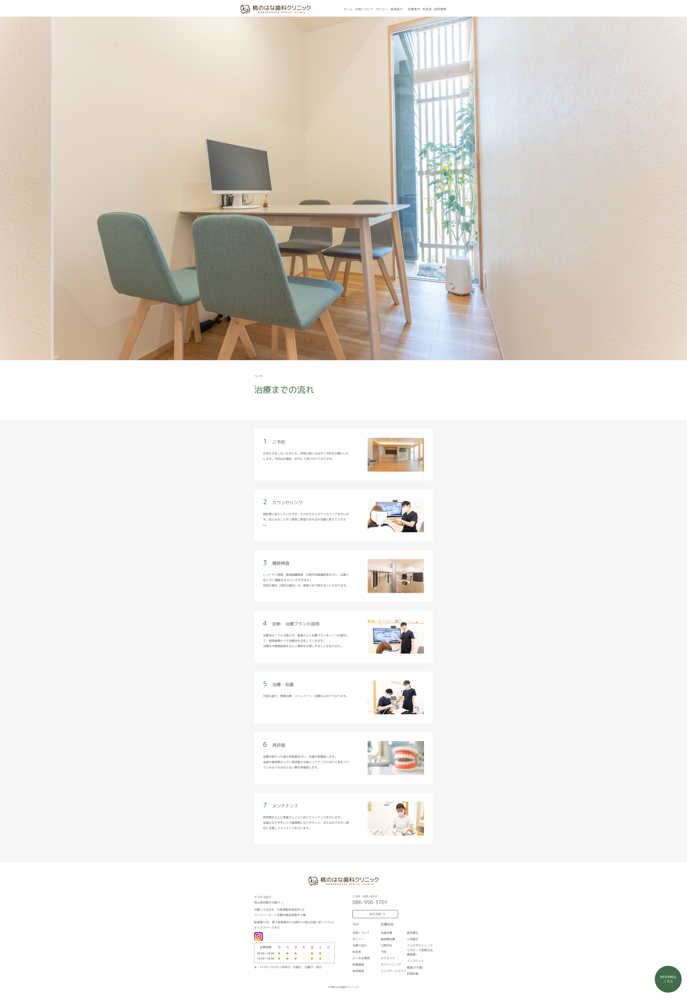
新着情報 (358, 965)
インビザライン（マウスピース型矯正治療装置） (420, 950)
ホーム (348, 9)
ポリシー (382, 9)
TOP (355, 924)
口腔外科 (386, 946)
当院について (364, 9)
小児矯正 (412, 939)
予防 (383, 952)
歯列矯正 (412, 933)
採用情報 (440, 9)
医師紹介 (397, 9)
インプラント (415, 961)
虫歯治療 (386, 933)
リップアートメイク (393, 971)
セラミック (388, 958)
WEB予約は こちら (668, 979)
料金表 (427, 9)
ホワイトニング (391, 965)
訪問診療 (412, 974)
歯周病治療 (388, 939)
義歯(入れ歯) (415, 967)
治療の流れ (359, 946)
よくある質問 (361, 958)
